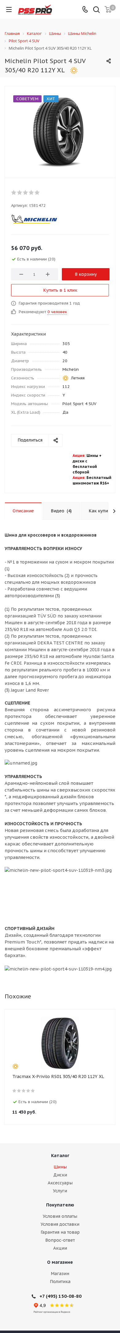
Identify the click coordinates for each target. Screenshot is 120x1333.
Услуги (60, 1191)
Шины (60, 1167)
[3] (26, 192)
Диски (60, 1175)
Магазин (60, 1273)
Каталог (60, 1155)
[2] (20, 192)
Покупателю (60, 1205)
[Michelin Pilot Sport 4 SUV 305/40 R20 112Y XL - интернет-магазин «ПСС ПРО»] (60, 130)
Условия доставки (60, 1224)
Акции (60, 1248)
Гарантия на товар (60, 1232)
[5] (37, 192)
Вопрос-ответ (60, 1240)
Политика (60, 1281)
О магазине (60, 1262)
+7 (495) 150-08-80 (60, 1296)
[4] (31, 192)
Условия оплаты (60, 1216)
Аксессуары (60, 1183)
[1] (14, 192)
